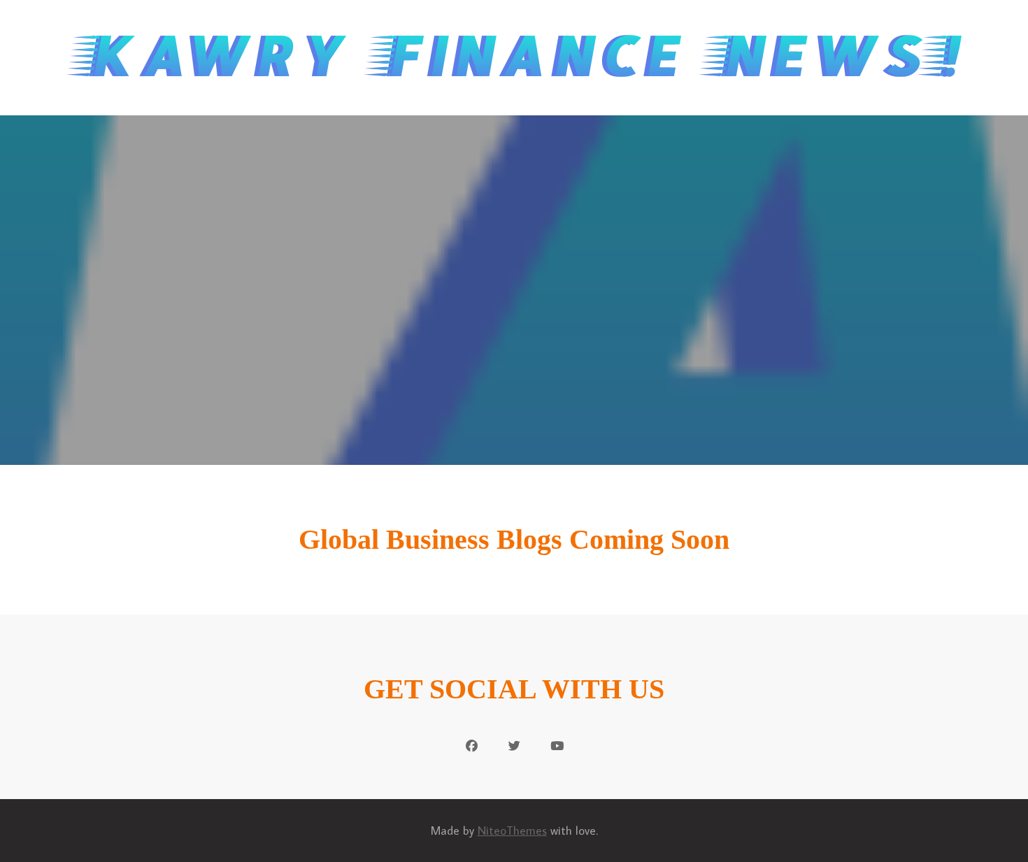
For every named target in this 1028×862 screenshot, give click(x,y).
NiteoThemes (512, 830)
